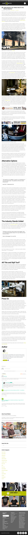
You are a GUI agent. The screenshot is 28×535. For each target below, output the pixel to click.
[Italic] (5, 371)
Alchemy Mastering (20, 63)
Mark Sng (9, 383)
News (2, 465)
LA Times (13, 50)
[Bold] (4, 371)
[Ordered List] (8, 371)
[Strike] (7, 371)
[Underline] (6, 371)
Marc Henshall (8, 382)
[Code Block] (11, 371)
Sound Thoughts (4, 473)
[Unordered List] (9, 371)
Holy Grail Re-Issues (4, 460)
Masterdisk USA (7, 100)
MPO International (12, 72)
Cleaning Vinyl (3, 455)
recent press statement (13, 224)
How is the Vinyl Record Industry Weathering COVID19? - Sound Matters (14, 390)
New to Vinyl (3, 463)
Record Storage (4, 468)
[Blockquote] (10, 371)
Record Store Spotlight (4, 470)
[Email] (8, 360)
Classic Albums (4, 453)
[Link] (12, 371)
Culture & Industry (4, 458)
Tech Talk (3, 475)
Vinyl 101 (3, 478)
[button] (25, 3)
